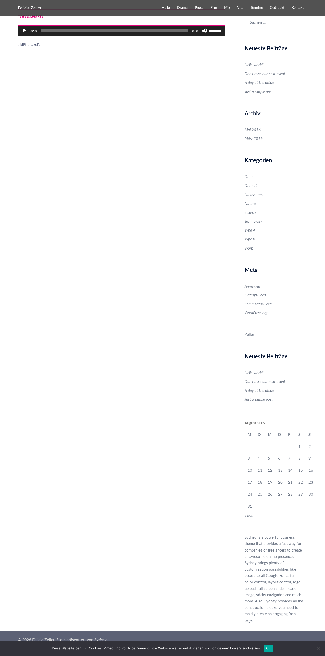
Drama (182, 8)
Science (250, 213)
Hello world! (254, 65)
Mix (227, 8)
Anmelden (252, 286)
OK (268, 648)
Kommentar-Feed (258, 304)
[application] (121, 31)
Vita (240, 8)
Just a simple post (259, 92)
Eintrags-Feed (255, 295)
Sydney (100, 640)
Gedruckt (277, 8)
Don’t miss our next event (265, 74)
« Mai (249, 516)
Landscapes (254, 195)
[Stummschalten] (204, 30)
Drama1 (251, 186)
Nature (250, 204)
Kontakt (297, 8)
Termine (257, 8)
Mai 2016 (253, 130)
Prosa (199, 8)
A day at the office (259, 83)
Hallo (166, 8)
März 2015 (254, 139)
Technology (253, 221)
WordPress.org (256, 313)
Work (249, 248)
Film (213, 8)
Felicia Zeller (29, 8)
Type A (250, 230)
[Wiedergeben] (24, 30)
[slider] (216, 30)
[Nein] (318, 648)
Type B (250, 239)
